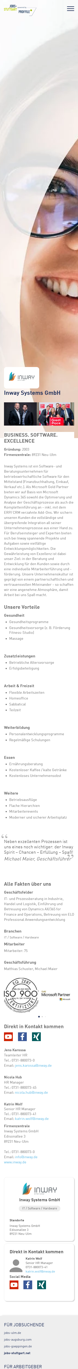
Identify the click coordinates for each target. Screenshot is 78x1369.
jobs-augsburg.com (18, 1339)
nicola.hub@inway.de (31, 1092)
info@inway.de (26, 1157)
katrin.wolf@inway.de (32, 1119)
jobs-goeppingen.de (18, 1346)
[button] (39, 1016)
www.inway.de (15, 1162)
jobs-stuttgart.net (17, 1353)
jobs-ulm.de (12, 1333)
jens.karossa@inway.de (33, 1065)
